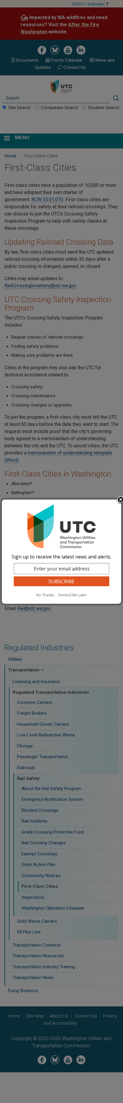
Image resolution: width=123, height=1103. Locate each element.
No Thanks (45, 595)
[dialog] (61, 551)
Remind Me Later (73, 595)
